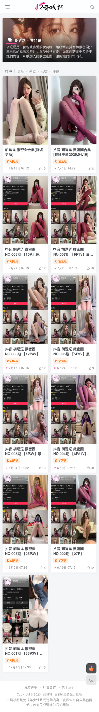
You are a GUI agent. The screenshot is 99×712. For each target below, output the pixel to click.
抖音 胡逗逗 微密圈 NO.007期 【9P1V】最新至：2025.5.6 (73, 254)
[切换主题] (91, 680)
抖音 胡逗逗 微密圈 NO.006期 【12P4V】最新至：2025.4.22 (24, 353)
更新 (20, 71)
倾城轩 (47, 694)
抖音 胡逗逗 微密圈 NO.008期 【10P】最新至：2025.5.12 (24, 254)
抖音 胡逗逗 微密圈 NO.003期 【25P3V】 (22, 551)
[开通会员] (91, 668)
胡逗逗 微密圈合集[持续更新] (24, 152)
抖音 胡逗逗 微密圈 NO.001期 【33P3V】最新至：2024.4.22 (24, 653)
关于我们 (68, 687)
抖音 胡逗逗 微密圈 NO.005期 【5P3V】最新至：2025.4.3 (73, 353)
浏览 (32, 71)
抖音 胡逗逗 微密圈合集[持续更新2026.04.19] (72, 152)
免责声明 (31, 687)
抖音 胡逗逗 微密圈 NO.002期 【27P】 (68, 551)
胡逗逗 (14, 161)
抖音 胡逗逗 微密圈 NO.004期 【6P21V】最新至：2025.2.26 (72, 453)
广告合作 (49, 687)
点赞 (44, 71)
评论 (55, 71)
